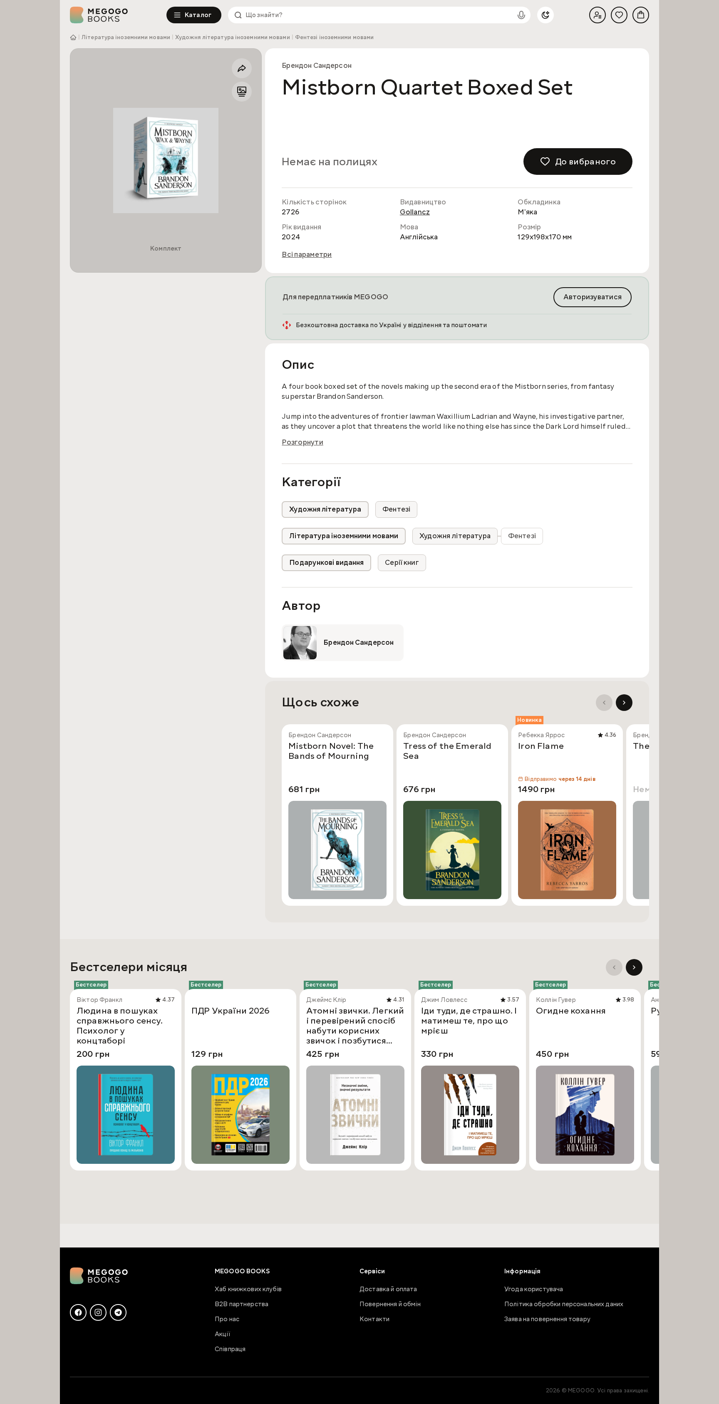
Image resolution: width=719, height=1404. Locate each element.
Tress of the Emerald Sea (447, 751)
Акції (222, 1334)
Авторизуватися (592, 297)
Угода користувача (533, 1289)
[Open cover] (165, 160)
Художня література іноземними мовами (232, 37)
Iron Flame (541, 746)
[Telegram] (118, 1312)
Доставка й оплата (388, 1289)
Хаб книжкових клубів (248, 1289)
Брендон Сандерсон (317, 65)
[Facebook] (78, 1312)
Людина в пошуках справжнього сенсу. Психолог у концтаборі (120, 1026)
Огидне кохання (571, 1011)
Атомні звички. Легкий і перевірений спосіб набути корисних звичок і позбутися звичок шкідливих (355, 1026)
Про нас (227, 1319)
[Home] (118, 15)
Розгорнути (302, 442)
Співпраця (230, 1349)
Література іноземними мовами (126, 37)
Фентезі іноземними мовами (334, 37)
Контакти (374, 1319)
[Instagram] (98, 1312)
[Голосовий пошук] (521, 15)
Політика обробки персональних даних (563, 1304)
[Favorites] (619, 15)
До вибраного (585, 161)
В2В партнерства (241, 1304)
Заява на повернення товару (547, 1319)
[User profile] (597, 15)
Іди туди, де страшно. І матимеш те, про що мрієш (469, 1021)
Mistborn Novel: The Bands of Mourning (331, 751)
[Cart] (640, 15)
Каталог (198, 15)
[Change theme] (545, 15)
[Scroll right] (624, 702)
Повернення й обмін (390, 1304)
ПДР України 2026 (230, 1011)
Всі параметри (307, 255)
